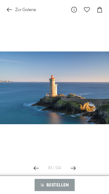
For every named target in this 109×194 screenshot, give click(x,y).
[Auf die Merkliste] (86, 10)
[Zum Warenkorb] (99, 10)
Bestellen (57, 185)
